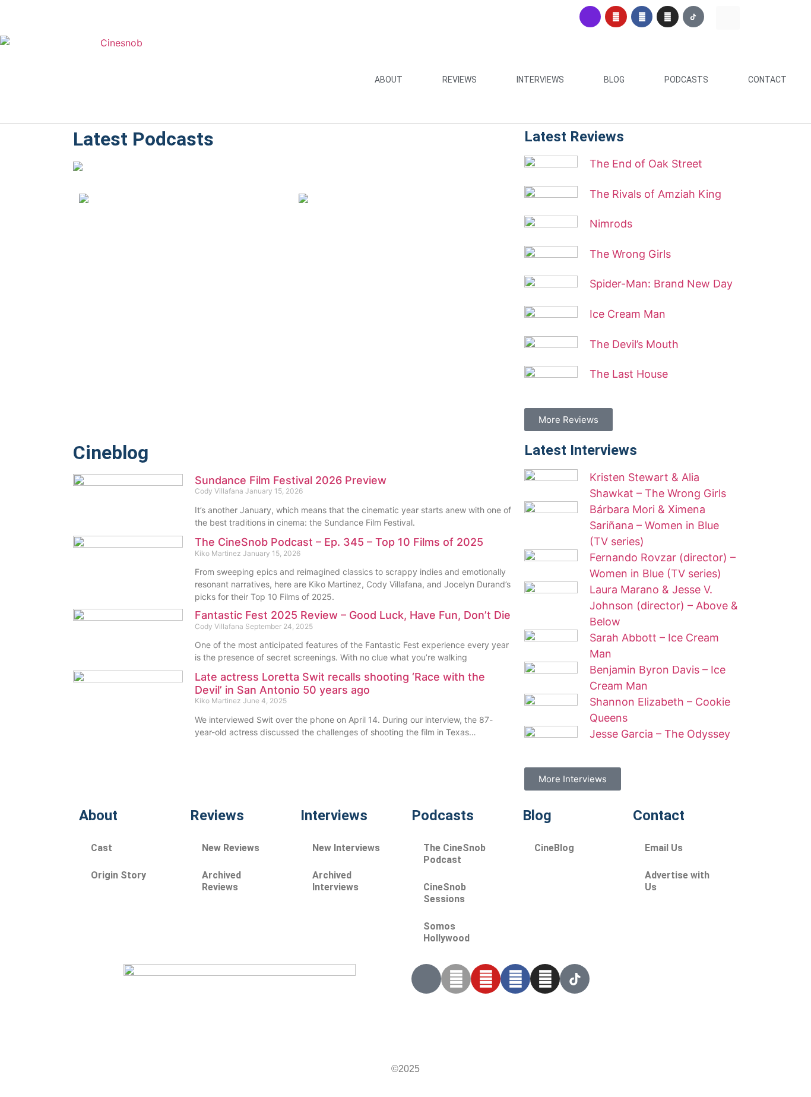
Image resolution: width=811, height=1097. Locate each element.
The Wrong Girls (630, 254)
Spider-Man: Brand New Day (661, 283)
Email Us (664, 847)
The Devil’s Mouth (634, 344)
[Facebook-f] (515, 979)
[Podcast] (590, 16)
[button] (728, 18)
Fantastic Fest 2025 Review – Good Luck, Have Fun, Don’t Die (353, 615)
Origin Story (118, 875)
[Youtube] (615, 16)
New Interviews (346, 847)
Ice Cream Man (628, 314)
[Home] (78, 167)
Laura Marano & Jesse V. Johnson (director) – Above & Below (664, 605)
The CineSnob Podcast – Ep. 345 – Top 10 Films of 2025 (339, 542)
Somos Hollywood (446, 932)
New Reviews (230, 847)
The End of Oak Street (646, 163)
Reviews (459, 79)
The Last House (629, 374)
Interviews (540, 79)
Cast (101, 847)
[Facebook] (641, 16)
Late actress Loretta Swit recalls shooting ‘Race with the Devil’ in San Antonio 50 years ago (340, 683)
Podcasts (686, 79)
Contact (767, 79)
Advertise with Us (677, 881)
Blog (614, 79)
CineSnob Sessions (444, 893)
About (389, 79)
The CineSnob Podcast (454, 853)
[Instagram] (667, 16)
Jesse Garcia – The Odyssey (660, 734)
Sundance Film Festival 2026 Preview (291, 480)
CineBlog (554, 847)
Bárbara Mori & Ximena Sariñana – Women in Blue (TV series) (654, 525)
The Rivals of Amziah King (655, 194)
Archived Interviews (335, 881)
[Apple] (456, 979)
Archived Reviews (221, 881)
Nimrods (611, 223)
